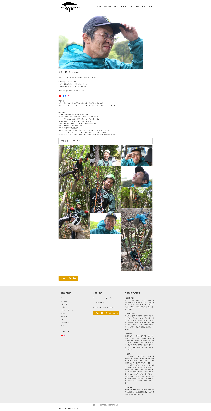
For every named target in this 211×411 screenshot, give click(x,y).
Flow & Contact (141, 6)
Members (124, 6)
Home (99, 6)
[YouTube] (60, 95)
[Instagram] (68, 95)
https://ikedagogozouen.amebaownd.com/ (72, 91)
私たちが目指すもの (67, 310)
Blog (150, 6)
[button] (110, 6)
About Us (64, 301)
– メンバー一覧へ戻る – (68, 278)
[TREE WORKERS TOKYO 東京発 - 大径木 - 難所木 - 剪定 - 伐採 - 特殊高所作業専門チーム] (70, 6)
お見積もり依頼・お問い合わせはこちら (106, 313)
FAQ (132, 6)
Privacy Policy (65, 331)
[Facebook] (64, 95)
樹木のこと (65, 307)
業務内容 (64, 304)
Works (116, 6)
